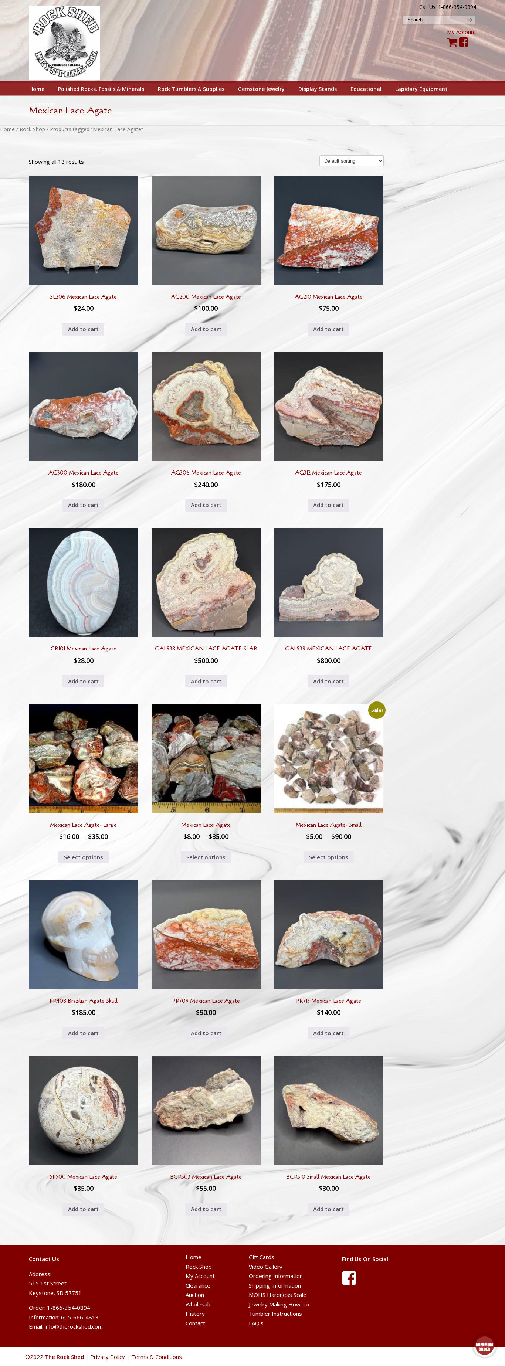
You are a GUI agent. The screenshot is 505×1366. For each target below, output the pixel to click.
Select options (83, 857)
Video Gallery (265, 1266)
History (195, 1313)
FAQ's (256, 1323)
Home (7, 129)
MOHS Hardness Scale (277, 1294)
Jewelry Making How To (279, 1304)
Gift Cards (261, 1257)
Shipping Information (275, 1285)
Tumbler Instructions (275, 1313)
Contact (195, 1323)
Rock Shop (32, 129)
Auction (195, 1294)
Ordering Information (276, 1276)
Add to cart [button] (83, 329)
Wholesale (199, 1304)
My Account (461, 31)
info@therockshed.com (74, 1326)
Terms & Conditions (156, 1356)
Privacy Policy (107, 1356)
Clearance (198, 1285)
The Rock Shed (72, 41)
